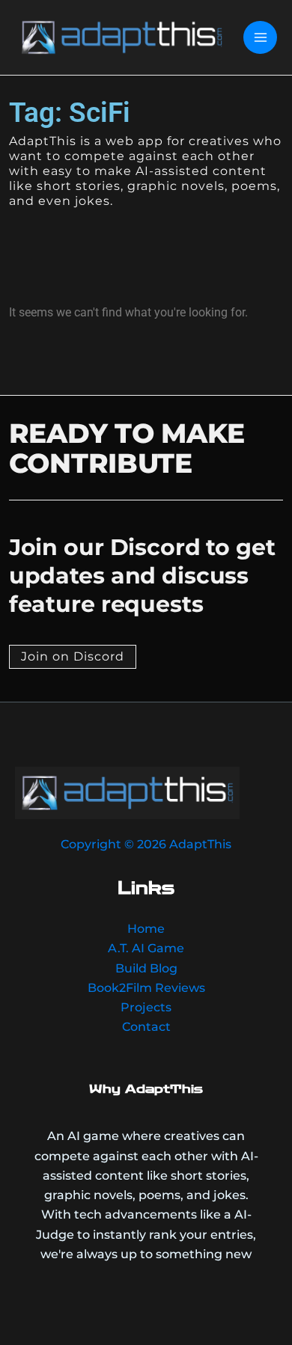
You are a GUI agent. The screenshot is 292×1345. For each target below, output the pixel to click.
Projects (146, 1006)
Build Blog (146, 968)
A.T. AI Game (146, 947)
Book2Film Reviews (146, 987)
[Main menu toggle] (260, 38)
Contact (146, 1026)
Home (146, 928)
